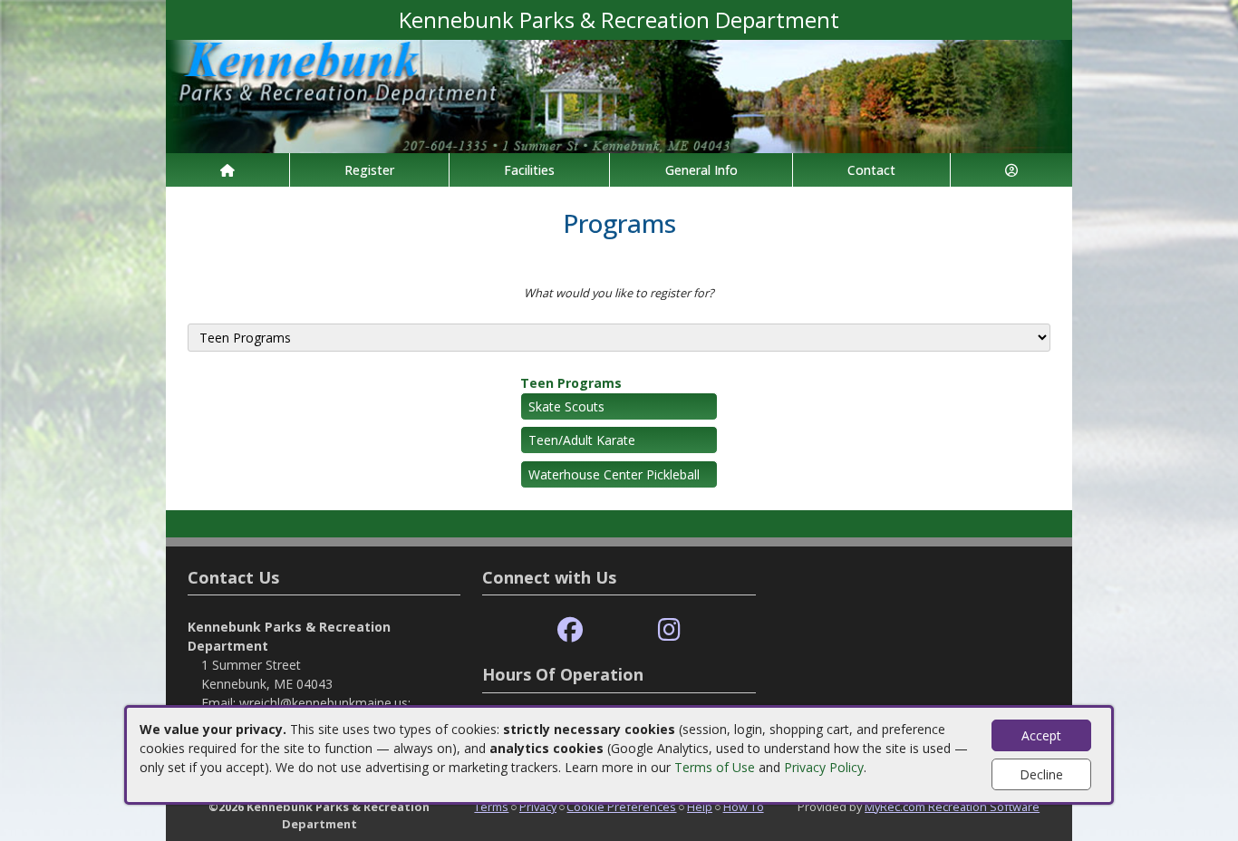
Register (369, 170)
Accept (1041, 735)
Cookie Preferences (621, 806)
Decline (1041, 774)
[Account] (1011, 170)
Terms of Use (714, 767)
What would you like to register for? (619, 293)
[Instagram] (669, 630)
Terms (491, 806)
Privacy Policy (824, 767)
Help (699, 806)
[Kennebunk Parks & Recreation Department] (619, 94)
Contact (871, 170)
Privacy (537, 806)
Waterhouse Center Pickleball (614, 474)
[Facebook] (570, 630)
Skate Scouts (566, 406)
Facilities (529, 170)
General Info (701, 170)
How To (743, 806)
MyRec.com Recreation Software (952, 806)
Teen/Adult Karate (581, 440)
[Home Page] (227, 170)
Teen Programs (571, 383)
